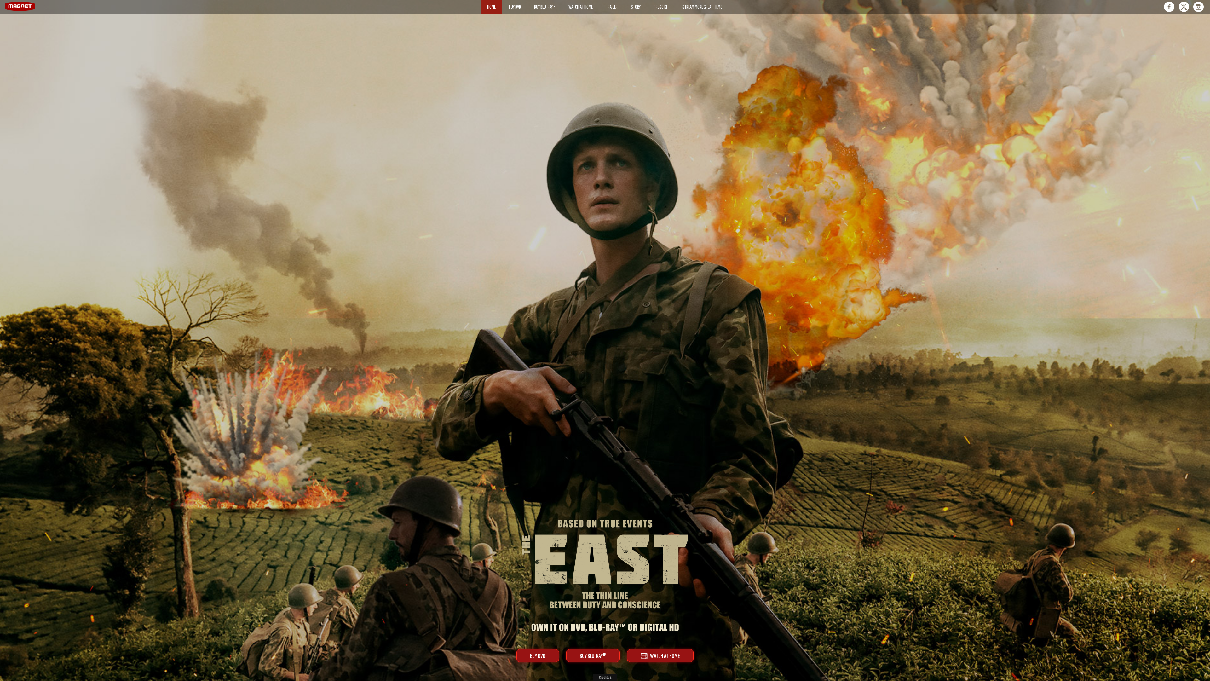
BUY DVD (537, 655)
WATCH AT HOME (663, 655)
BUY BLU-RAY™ (593, 655)
